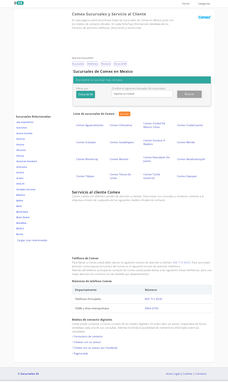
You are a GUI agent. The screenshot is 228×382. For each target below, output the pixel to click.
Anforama (21, 166)
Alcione (20, 144)
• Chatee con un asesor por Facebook (95, 347)
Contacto (200, 373)
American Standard (26, 161)
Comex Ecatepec (86, 142)
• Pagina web (80, 353)
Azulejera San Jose (26, 189)
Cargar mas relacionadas (32, 240)
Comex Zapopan (187, 176)
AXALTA (20, 183)
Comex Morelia (119, 159)
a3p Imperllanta (24, 122)
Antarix (20, 172)
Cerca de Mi (120, 63)
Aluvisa (20, 155)
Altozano (21, 150)
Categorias (204, 3)
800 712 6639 (181, 262)
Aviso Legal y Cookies (179, 373)
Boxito (19, 234)
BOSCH (20, 228)
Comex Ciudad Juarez (190, 125)
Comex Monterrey (87, 159)
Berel (19, 206)
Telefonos (93, 63)
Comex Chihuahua (121, 125)
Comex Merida (186, 142)
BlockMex (21, 222)
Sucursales (78, 63)
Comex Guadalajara (122, 142)
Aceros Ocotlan (24, 133)
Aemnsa (20, 138)
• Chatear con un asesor (86, 342)
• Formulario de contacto (87, 336)
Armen (20, 178)
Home (186, 3)
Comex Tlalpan (85, 176)
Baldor (19, 200)
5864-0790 (152, 308)
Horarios (105, 63)
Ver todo (124, 114)
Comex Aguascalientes (89, 125)
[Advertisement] (142, 42)
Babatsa (20, 194)
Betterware (22, 211)
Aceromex (21, 127)
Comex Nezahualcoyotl (191, 159)
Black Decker (23, 217)
